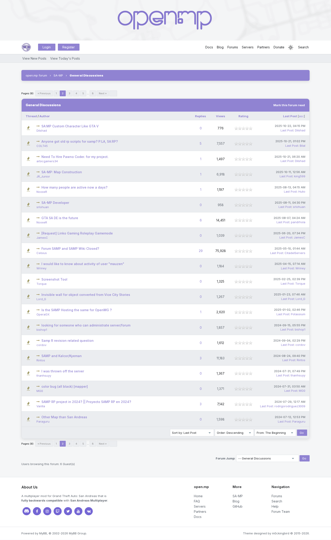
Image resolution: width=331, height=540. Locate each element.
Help (275, 506)
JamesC (42, 237)
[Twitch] (57, 511)
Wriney (41, 268)
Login (47, 47)
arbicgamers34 (47, 161)
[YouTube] (78, 511)
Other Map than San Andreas (64, 417)
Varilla (40, 406)
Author (44, 116)
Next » (103, 93)
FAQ (197, 501)
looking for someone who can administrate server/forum (85, 325)
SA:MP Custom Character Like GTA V (70, 126)
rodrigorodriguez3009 (289, 406)
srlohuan (42, 207)
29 (201, 251)
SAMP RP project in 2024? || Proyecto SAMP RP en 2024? (86, 402)
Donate (279, 47)
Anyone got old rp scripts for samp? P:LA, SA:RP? (79, 141)
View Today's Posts (65, 58)
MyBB (43, 533)
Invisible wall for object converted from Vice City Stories (85, 295)
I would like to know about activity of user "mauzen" (82, 264)
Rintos (40, 360)
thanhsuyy (43, 375)
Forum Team (281, 511)
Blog (220, 47)
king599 (299, 176)
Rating (243, 116)
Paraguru (43, 421)
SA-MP (58, 75)
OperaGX (43, 314)
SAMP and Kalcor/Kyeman (61, 356)
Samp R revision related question (67, 340)
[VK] (89, 511)
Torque (41, 284)
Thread (31, 116)
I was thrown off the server (62, 371)
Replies (200, 116)
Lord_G (41, 299)
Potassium (298, 314)
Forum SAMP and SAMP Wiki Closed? (70, 248)
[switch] (290, 47)
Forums (232, 47)
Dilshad (41, 130)
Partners (263, 47)
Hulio (301, 191)
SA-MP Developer (55, 203)
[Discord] (26, 511)
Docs (209, 47)
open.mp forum (36, 75)
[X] (68, 511)
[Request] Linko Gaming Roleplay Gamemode (77, 233)
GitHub (238, 506)
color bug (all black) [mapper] (64, 386)
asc (301, 116)
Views (220, 116)
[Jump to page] (113, 93)
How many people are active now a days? (74, 187)
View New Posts (34, 58)
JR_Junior (43, 176)
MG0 (39, 391)
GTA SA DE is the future (59, 218)
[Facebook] (37, 511)
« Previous (44, 93)
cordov (41, 345)
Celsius (41, 253)
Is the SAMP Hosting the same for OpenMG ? (76, 310)
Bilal (302, 145)
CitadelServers (295, 253)
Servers (248, 47)
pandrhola (298, 222)
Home (198, 496)
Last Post (290, 116)
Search (303, 47)
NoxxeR (41, 192)
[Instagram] (47, 511)
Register (68, 47)
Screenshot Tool (54, 279)
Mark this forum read (289, 105)
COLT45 (42, 146)
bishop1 (41, 329)
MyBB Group (77, 533)
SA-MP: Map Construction (61, 172)
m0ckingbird (280, 533)
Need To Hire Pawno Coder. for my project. (75, 157)
